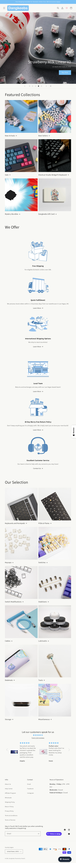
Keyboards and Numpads (15, 523)
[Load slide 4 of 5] (38, 86)
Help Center (9, 789)
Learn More (37, 308)
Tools (40, 680)
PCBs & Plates (43, 523)
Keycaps (8, 562)
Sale (6, 175)
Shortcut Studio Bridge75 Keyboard (52, 175)
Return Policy (9, 806)
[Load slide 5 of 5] (41, 86)
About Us (8, 784)
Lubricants (42, 641)
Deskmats (9, 680)
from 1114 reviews (38, 738)
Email (29, 784)
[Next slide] (46, 86)
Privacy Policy (9, 811)
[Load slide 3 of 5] (35, 86)
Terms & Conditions (11, 815)
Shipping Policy (10, 802)
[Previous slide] (25, 86)
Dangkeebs (12, 858)
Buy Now (65, 72)
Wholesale (8, 798)
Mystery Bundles (11, 214)
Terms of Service (10, 820)
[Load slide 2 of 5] (32, 86)
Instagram (30, 793)
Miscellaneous (44, 719)
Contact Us (37, 468)
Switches (42, 562)
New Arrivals (10, 135)
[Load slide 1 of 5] (29, 86)
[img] (38, 735)
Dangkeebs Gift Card (46, 214)
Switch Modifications (13, 602)
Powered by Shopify (20, 858)
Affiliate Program (10, 793)
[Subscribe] (38, 833)
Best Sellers (43, 135)
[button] (4, 8)
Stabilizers (42, 602)
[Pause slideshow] (51, 86)
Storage (8, 719)
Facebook (30, 789)
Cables (7, 641)
